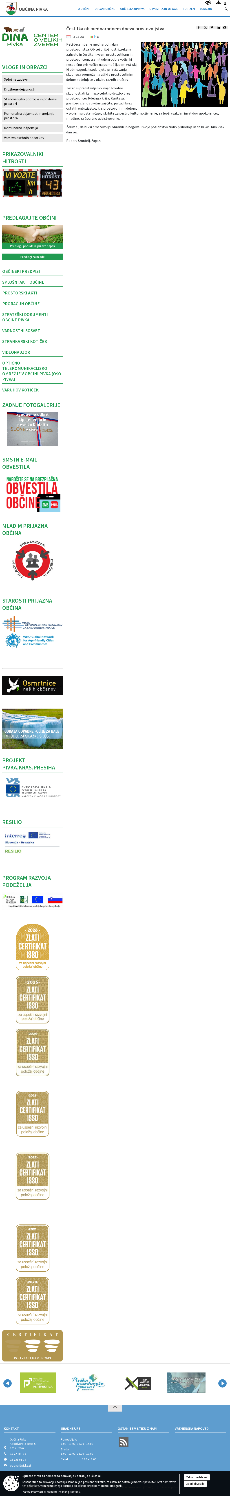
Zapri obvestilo (195, 1484)
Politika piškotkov (69, 1492)
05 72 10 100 (18, 1454)
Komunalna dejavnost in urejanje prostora (29, 115)
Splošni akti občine (23, 282)
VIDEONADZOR (16, 352)
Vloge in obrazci (25, 67)
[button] (6, 430)
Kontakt (11, 1428)
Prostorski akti (19, 293)
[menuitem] (83, 8)
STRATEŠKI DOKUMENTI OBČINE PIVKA (25, 317)
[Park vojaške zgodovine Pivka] (137, 1382)
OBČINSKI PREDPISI (21, 271)
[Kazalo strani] (218, 2)
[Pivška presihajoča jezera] (87, 1382)
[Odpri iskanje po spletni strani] (226, 9)
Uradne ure (70, 1428)
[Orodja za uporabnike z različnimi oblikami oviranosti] (208, 2)
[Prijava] (225, 3)
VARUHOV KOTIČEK (20, 390)
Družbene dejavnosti (19, 89)
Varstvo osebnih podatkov (24, 137)
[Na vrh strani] (115, 1408)
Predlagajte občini (29, 217)
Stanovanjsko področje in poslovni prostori (30, 101)
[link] (199, 27)
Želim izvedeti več (197, 1477)
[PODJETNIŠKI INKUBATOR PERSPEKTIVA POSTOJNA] (38, 1382)
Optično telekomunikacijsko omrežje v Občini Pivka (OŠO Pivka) (31, 371)
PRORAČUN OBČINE (21, 303)
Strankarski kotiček (24, 341)
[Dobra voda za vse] (186, 1382)
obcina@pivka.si (20, 1465)
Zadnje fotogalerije (31, 405)
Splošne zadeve (16, 79)
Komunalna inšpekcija (21, 128)
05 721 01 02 (18, 1460)
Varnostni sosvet (21, 330)
